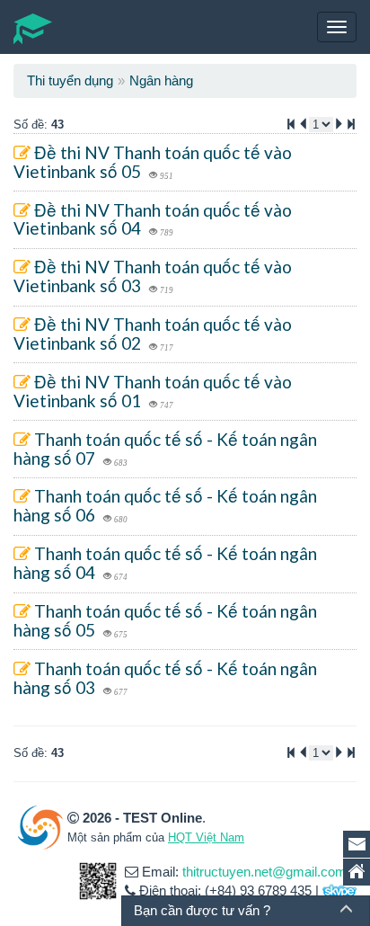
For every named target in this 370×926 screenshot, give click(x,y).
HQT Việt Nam (206, 837)
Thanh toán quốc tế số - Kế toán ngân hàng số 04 (165, 563)
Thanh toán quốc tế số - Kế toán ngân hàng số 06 (165, 505)
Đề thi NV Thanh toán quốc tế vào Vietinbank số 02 (152, 333)
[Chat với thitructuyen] (339, 890)
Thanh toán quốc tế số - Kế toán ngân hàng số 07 (165, 448)
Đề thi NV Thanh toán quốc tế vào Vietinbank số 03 (152, 276)
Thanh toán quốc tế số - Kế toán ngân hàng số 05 (165, 620)
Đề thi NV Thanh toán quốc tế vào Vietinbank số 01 (152, 391)
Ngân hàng (161, 80)
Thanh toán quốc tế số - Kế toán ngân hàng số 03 (165, 678)
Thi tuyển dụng (70, 80)
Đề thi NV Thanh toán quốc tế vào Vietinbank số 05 (152, 162)
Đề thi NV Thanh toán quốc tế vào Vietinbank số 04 (152, 219)
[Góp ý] (356, 844)
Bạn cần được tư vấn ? (202, 910)
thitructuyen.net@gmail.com (264, 871)
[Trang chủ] (356, 872)
